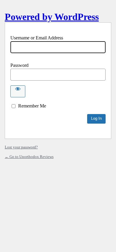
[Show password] (17, 91)
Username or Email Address (36, 37)
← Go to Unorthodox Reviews (29, 156)
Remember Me (32, 105)
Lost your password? (21, 147)
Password (19, 65)
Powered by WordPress (52, 16)
